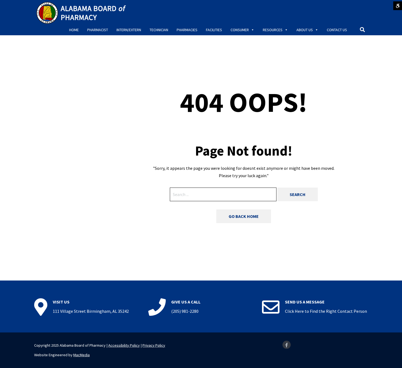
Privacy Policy (153, 345)
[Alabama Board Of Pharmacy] (82, 12)
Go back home (244, 216)
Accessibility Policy (124, 345)
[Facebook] (286, 345)
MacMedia (81, 354)
